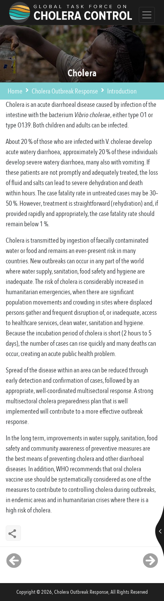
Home (15, 91)
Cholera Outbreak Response (65, 91)
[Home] (70, 12)
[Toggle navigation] (147, 15)
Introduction (122, 91)
